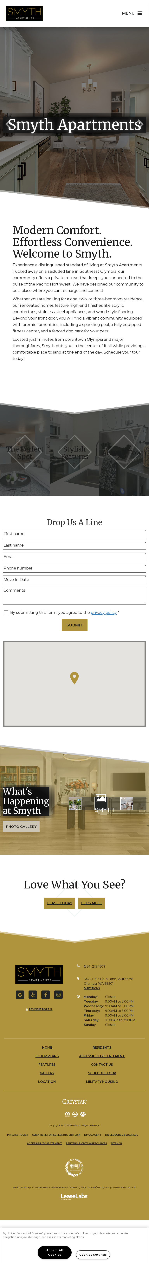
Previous (8, 123)
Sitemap (116, 1143)
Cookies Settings (93, 1254)
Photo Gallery (21, 827)
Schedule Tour (102, 1073)
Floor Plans (47, 1056)
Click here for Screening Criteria (56, 1134)
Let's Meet (91, 903)
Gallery (47, 1073)
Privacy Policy (17, 1134)
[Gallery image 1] (75, 803)
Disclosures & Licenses (121, 1134)
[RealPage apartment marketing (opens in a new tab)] (74, 1197)
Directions (92, 988)
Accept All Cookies (54, 1252)
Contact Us (102, 1064)
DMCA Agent (92, 1134)
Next (141, 123)
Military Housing (102, 1082)
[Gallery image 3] (126, 803)
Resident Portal (41, 1009)
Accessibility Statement (102, 1056)
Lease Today (59, 903)
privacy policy (104, 612)
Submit (75, 625)
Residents (102, 1047)
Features (47, 1064)
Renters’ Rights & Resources (86, 1143)
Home (47, 1047)
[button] (20, 994)
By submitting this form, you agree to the (50, 612)
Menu (128, 13)
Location (47, 1082)
